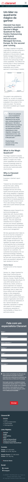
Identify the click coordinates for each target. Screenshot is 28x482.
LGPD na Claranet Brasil (9, 439)
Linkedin (6, 468)
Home (2, 6)
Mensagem (4, 364)
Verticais (5, 432)
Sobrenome (4, 337)
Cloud (5, 420)
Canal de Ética (7, 436)
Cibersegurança (8, 425)
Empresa (4, 358)
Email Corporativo (6, 342)
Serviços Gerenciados (10, 421)
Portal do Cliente (7, 460)
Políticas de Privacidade (9, 441)
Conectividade (8, 423)
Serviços (5, 418)
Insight (5, 434)
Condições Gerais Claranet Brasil (12, 442)
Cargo (3, 353)
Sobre (4, 437)
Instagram (7, 470)
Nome (3, 332)
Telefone (4, 348)
